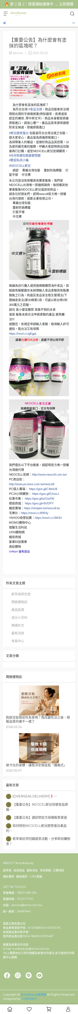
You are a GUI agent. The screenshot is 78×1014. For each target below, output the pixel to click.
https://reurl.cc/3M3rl (48, 517)
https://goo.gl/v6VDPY (39, 503)
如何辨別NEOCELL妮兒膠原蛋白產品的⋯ (36, 828)
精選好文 (17, 625)
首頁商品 (19, 870)
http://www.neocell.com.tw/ (49, 474)
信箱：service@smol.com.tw (22, 905)
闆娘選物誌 (19, 602)
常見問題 (45, 870)
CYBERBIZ (29, 999)
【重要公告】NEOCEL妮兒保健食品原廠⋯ (37, 807)
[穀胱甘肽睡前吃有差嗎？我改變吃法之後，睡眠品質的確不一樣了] (39, 701)
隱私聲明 (8, 876)
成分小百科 (19, 617)
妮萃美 (7, 870)
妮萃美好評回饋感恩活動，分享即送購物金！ (38, 841)
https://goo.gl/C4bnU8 (43, 489)
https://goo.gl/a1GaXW (39, 498)
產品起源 (17, 610)
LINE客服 (35, 876)
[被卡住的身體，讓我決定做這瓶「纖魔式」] (39, 748)
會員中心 (17, 641)
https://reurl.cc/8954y (34, 513)
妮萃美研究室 (21, 594)
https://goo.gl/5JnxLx (45, 493)
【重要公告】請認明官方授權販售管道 (37, 817)
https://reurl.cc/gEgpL (23, 333)
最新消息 (17, 633)
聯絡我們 (21, 876)
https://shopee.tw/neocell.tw (42, 508)
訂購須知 (58, 870)
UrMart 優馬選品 (19, 551)
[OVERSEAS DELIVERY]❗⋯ (32, 796)
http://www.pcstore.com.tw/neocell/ (31, 484)
